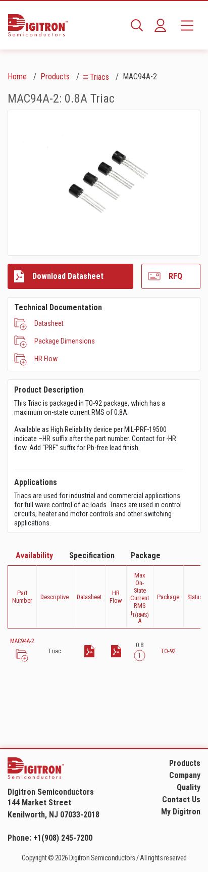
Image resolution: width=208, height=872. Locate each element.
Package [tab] (146, 555)
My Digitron (180, 811)
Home (17, 76)
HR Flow (46, 359)
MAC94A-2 (22, 641)
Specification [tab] (92, 555)
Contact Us (181, 799)
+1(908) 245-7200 (62, 838)
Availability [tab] (34, 555)
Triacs (99, 77)
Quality (188, 787)
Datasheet (49, 323)
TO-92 (168, 651)
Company (184, 775)
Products (55, 76)
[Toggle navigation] (187, 25)
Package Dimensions (64, 341)
